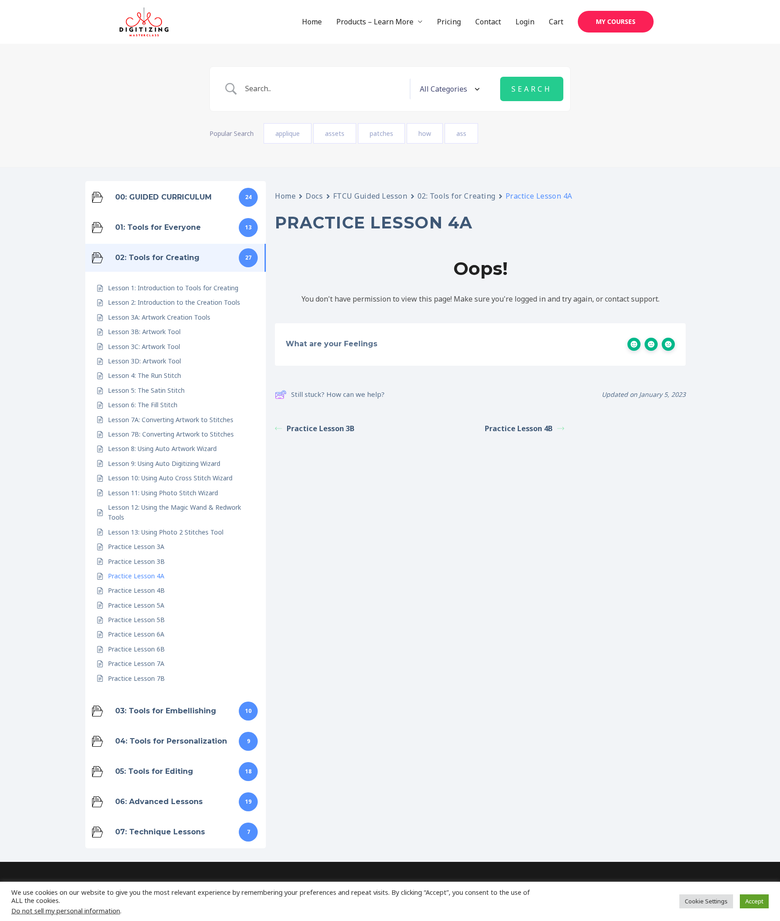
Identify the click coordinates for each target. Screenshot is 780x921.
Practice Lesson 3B (320, 428)
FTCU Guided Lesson (370, 196)
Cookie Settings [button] (706, 901)
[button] (616, 22)
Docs (314, 196)
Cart (556, 22)
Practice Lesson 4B (518, 428)
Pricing (449, 22)
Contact (488, 22)
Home (312, 22)
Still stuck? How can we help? (338, 394)
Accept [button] (754, 901)
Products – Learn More (374, 22)
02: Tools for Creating (457, 196)
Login (524, 22)
